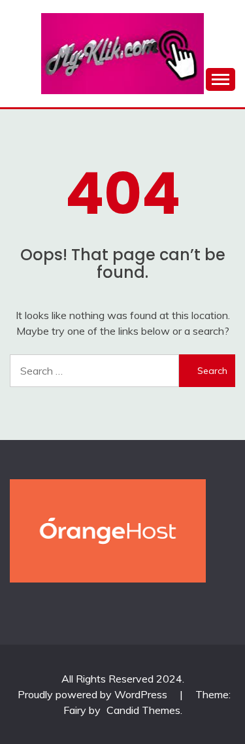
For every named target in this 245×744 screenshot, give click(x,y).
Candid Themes (143, 710)
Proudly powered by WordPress (94, 694)
